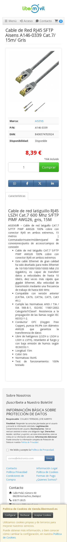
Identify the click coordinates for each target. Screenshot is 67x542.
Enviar (49, 458)
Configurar (10, 515)
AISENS (39, 121)
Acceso (28, 21)
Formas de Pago (46, 475)
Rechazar (25, 515)
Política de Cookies (47, 472)
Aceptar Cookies (42, 515)
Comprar (49, 167)
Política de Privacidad (29, 442)
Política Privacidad (16, 472)
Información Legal (46, 468)
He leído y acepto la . (32, 449)
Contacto (45, 21)
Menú (12, 21)
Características (16, 196)
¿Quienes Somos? (46, 479)
